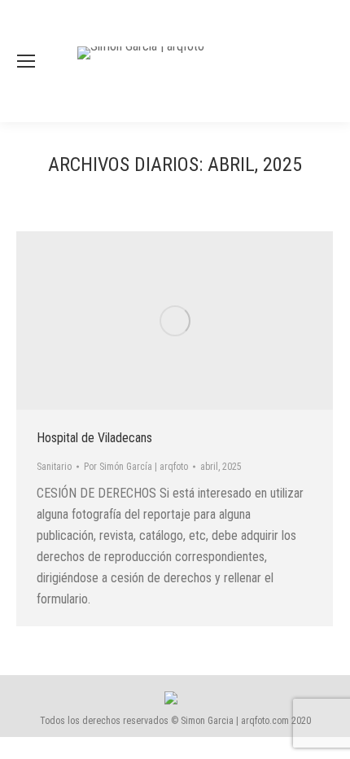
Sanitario (54, 466)
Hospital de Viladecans (94, 437)
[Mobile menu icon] (26, 61)
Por (136, 466)
